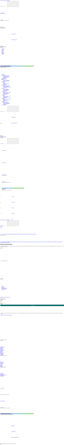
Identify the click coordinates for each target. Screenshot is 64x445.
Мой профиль (2, 373)
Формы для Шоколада (58, 241)
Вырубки (1, 350)
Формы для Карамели (29, 241)
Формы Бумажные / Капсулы (17, 241)
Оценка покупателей (4, 288)
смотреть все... (5, 77)
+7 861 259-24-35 (4, 181)
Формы (1, 227)
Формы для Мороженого (41, 241)
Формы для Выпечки (23, 241)
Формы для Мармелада (35, 241)
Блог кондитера (2, 362)
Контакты (1, 366)
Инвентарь (1, 353)
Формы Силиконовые (52, 241)
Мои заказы (1, 374)
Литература (1, 354)
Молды (6, 241)
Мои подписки (2, 375)
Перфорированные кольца (10, 241)
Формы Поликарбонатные (7, 242)
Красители (1, 349)
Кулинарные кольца (2, 241)
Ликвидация (1, 347)
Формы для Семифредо (47, 241)
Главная (1, 226)
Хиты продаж (3, 287)
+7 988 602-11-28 (4, 150)
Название (3, 286)
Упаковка (1, 351)
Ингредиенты (2, 352)
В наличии (3, 289)
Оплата (1, 364)
